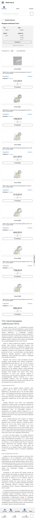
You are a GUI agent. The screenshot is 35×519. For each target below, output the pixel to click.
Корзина (31, 8)
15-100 (22, 37)
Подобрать (17, 42)
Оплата (11, 511)
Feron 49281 (17, 107)
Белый (22, 30)
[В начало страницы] (31, 516)
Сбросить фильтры (18, 45)
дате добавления (21, 50)
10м (6, 35)
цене (12, 50)
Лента (7, 30)
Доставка (17, 511)
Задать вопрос (34, 259)
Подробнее (6, 76)
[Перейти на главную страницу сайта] (13, 3)
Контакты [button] (4, 8)
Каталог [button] (5, 511)
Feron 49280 (17, 69)
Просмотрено (25, 517)
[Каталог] (3, 2)
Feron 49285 (17, 258)
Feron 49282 (17, 144)
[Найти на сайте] (31, 13)
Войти (17, 8)
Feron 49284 (17, 220)
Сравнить (4, 517)
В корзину (17, 87)
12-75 (22, 39)
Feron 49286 (17, 296)
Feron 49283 (17, 182)
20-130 (22, 35)
